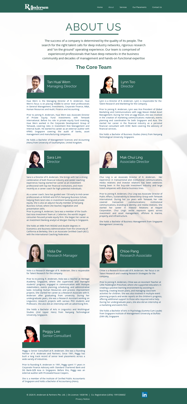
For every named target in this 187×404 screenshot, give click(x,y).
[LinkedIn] (144, 395)
